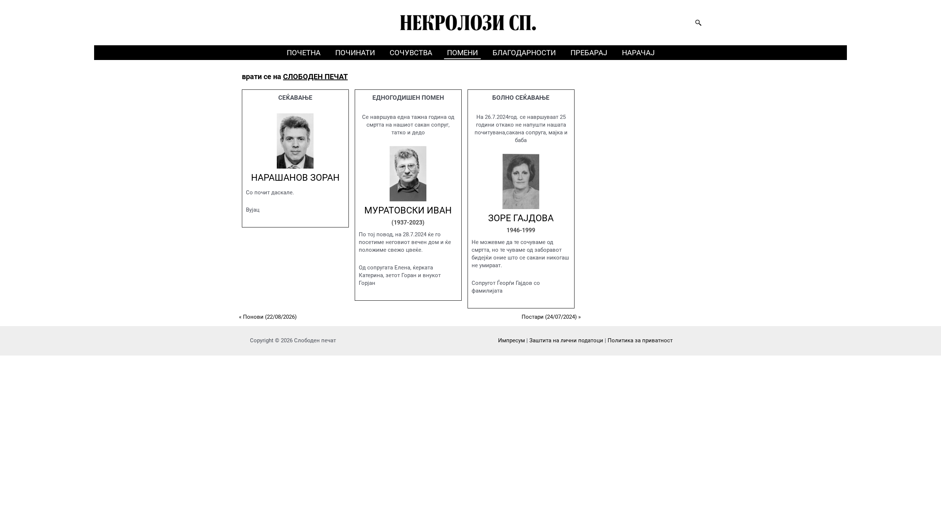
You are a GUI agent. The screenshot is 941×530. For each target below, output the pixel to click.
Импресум (511, 340)
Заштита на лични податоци (566, 340)
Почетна (304, 52)
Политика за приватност (640, 340)
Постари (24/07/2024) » (551, 317)
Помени (462, 52)
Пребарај (588, 52)
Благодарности (524, 52)
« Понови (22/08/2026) (268, 317)
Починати (355, 52)
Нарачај (638, 52)
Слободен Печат (315, 76)
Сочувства (411, 52)
